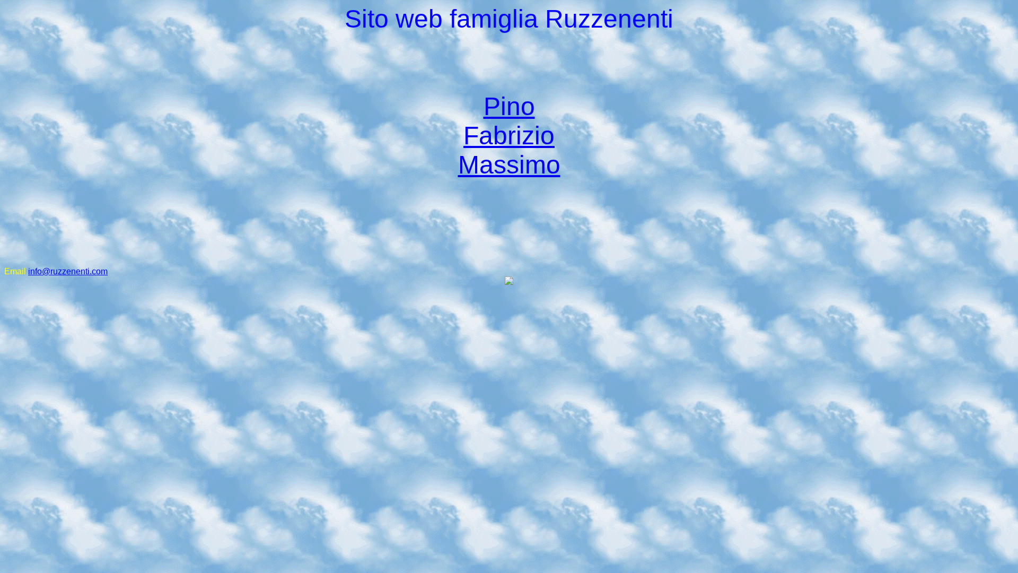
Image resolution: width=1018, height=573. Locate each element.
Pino (509, 106)
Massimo (509, 165)
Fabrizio (509, 135)
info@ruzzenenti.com (68, 271)
